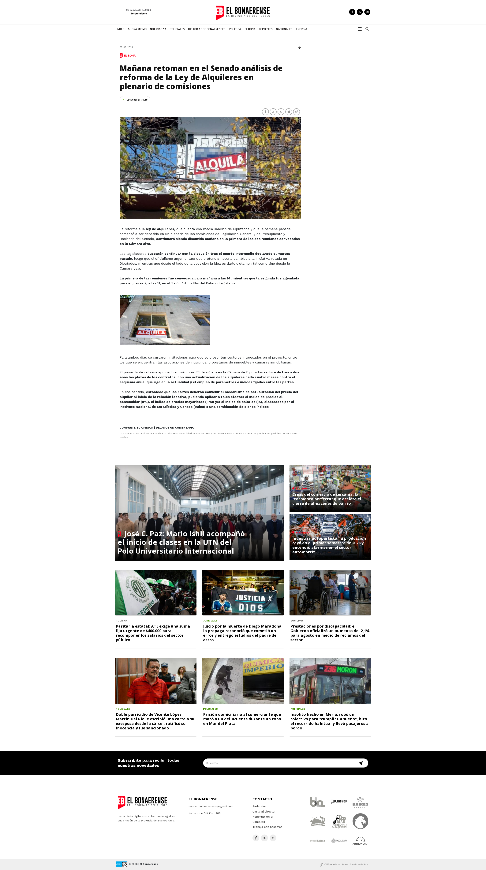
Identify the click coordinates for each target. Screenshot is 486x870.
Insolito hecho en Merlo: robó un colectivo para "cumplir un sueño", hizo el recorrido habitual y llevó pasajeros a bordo (329, 721)
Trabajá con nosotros (267, 827)
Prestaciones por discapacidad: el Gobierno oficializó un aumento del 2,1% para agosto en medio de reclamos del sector (330, 633)
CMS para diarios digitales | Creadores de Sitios (346, 864)
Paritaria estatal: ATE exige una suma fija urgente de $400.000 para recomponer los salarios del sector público (153, 633)
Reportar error (263, 816)
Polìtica (235, 29)
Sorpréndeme (138, 13)
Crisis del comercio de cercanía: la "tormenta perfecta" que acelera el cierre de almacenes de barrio (326, 499)
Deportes (266, 29)
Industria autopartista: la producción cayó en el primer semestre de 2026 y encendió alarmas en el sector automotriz (329, 545)
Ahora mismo (137, 29)
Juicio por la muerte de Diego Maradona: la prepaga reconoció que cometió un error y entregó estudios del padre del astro (242, 633)
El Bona (250, 29)
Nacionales (284, 29)
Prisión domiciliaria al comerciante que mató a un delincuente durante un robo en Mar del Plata (242, 719)
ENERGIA (301, 29)
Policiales (177, 29)
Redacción (259, 806)
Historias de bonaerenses (207, 29)
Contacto (258, 822)
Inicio (120, 29)
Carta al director (264, 811)
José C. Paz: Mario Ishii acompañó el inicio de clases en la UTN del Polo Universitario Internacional (181, 542)
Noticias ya (158, 29)
